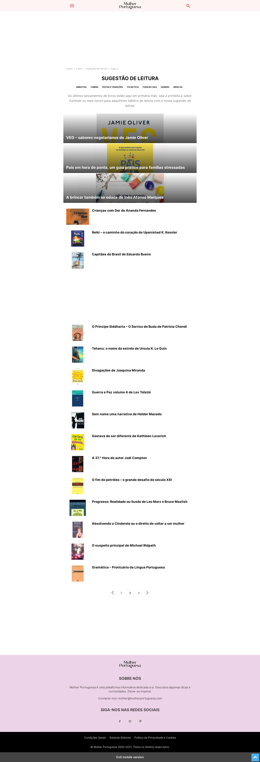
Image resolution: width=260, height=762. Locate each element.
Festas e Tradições (112, 87)
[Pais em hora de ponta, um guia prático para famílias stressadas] (130, 158)
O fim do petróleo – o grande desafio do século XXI (132, 480)
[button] (72, 5)
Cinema (94, 87)
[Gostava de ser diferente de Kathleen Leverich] (77, 442)
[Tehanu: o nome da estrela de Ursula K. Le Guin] (77, 355)
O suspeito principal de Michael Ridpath (124, 545)
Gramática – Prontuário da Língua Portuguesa (128, 567)
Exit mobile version (130, 757)
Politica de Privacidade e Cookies (155, 737)
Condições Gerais (95, 737)
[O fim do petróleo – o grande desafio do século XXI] (77, 486)
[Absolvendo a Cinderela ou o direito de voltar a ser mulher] (77, 530)
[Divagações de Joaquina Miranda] (77, 377)
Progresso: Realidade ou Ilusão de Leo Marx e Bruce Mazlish (139, 502)
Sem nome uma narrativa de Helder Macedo (127, 414)
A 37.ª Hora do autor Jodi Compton (119, 458)
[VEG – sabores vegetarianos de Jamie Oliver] (130, 128)
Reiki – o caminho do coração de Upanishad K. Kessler (134, 232)
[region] (130, 41)
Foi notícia (133, 87)
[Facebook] (120, 721)
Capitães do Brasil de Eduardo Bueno (121, 254)
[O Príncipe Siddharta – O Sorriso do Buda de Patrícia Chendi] (77, 333)
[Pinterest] (140, 721)
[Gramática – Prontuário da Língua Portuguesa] (77, 574)
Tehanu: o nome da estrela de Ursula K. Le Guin (129, 348)
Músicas (178, 87)
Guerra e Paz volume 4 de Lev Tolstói (121, 392)
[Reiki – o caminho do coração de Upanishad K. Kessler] (77, 239)
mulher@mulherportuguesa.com (140, 698)
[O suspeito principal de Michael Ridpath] (77, 552)
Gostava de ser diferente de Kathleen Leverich (129, 436)
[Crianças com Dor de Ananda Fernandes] (77, 219)
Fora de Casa (150, 87)
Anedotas (81, 87)
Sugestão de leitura (96, 68)
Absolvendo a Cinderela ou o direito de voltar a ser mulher (138, 523)
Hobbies (165, 87)
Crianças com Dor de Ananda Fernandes (124, 210)
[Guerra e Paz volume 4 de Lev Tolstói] (77, 398)
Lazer (79, 68)
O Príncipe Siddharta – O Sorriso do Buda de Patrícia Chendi (139, 326)
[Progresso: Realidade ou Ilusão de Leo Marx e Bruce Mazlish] (77, 508)
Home (69, 68)
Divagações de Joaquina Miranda (118, 370)
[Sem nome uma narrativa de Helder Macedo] (77, 420)
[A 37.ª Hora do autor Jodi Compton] (77, 464)
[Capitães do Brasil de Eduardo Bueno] (77, 260)
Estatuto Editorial (120, 737)
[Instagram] (130, 721)
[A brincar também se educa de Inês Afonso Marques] (130, 188)
